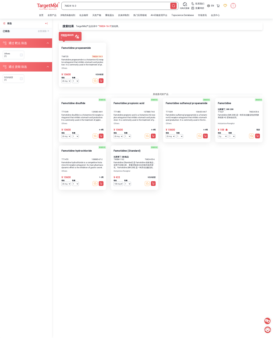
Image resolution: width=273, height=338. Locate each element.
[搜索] (173, 6)
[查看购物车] (218, 5)
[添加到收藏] (95, 80)
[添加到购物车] (101, 80)
